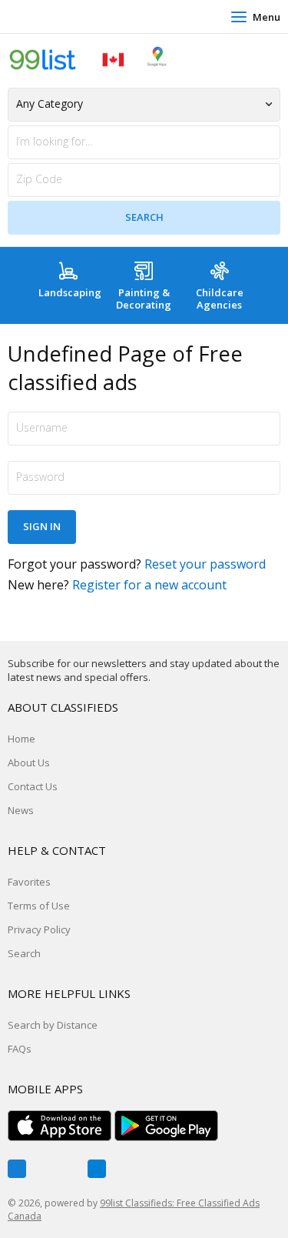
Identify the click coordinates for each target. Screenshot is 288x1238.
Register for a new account (149, 584)
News (21, 810)
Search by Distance (53, 1025)
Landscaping (69, 292)
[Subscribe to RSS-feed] (97, 1169)
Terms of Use (39, 906)
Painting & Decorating (143, 298)
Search (24, 953)
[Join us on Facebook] (17, 1169)
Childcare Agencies (219, 298)
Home (21, 739)
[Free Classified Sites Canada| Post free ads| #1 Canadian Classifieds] (88, 59)
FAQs (19, 1049)
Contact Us (33, 786)
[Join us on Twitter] (57, 1169)
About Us (29, 762)
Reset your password (205, 564)
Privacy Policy (39, 929)
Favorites (29, 882)
